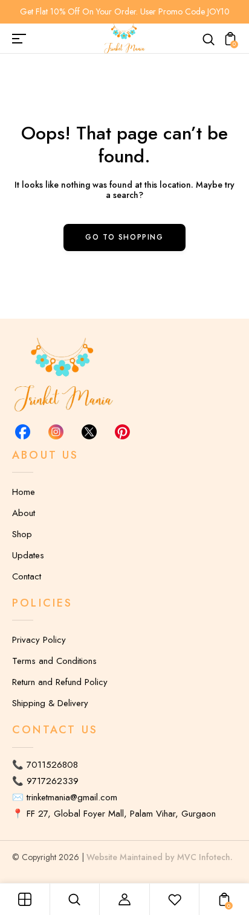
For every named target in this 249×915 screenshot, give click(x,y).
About (23, 513)
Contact (26, 576)
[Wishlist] (174, 899)
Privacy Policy (39, 639)
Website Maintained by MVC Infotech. (159, 857)
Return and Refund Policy (60, 682)
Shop (22, 534)
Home (23, 492)
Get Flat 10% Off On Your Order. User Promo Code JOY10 (125, 11)
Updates (28, 555)
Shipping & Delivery (50, 703)
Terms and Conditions (54, 661)
